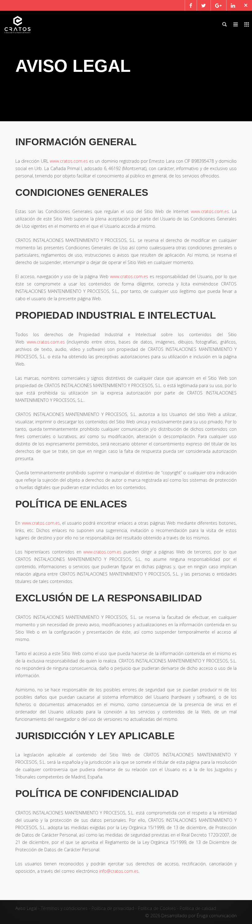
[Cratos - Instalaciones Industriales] (17, 24)
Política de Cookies (157, 908)
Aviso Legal (26, 908)
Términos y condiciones (64, 908)
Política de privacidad (113, 908)
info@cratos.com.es (119, 871)
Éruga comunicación (217, 915)
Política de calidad (198, 908)
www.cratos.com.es (69, 161)
